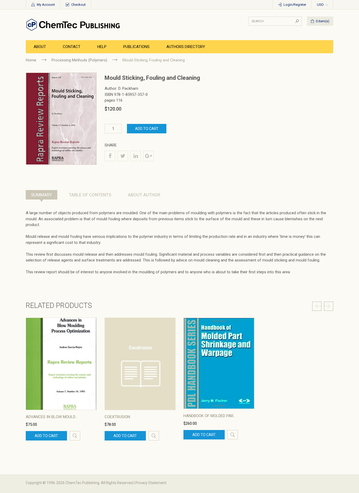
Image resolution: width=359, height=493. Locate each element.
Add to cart (46, 436)
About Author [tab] (144, 194)
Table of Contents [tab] (90, 194)
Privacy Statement (150, 483)
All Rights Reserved (117, 483)
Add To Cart (146, 129)
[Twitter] (122, 156)
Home (31, 60)
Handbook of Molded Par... (209, 415)
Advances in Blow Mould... (52, 417)
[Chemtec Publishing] (74, 24)
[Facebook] (110, 156)
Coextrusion (117, 417)
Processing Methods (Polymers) (79, 60)
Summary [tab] (41, 194)
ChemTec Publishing (82, 483)
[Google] (148, 156)
